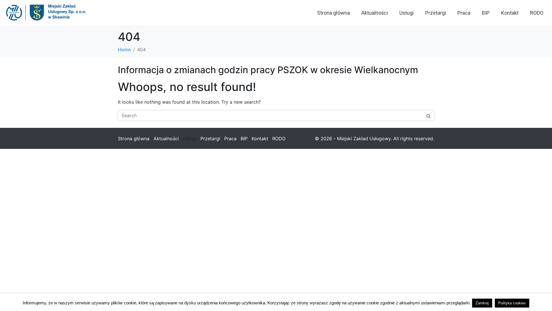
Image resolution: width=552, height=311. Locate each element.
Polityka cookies (512, 303)
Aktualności (374, 13)
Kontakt (510, 13)
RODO (536, 13)
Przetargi (435, 13)
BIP (486, 13)
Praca (463, 13)
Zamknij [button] (482, 303)
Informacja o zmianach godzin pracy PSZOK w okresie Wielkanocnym (268, 69)
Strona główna (333, 13)
